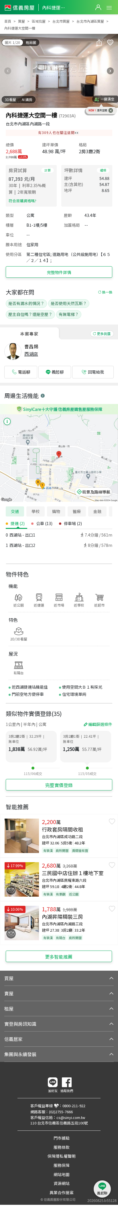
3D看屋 (10, 99)
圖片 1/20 (12, 42)
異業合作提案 (62, 1192)
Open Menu (109, 7)
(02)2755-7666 (61, 1111)
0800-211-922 (73, 1105)
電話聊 (24, 372)
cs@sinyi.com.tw (70, 1117)
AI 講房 (27, 99)
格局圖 (31, 42)
